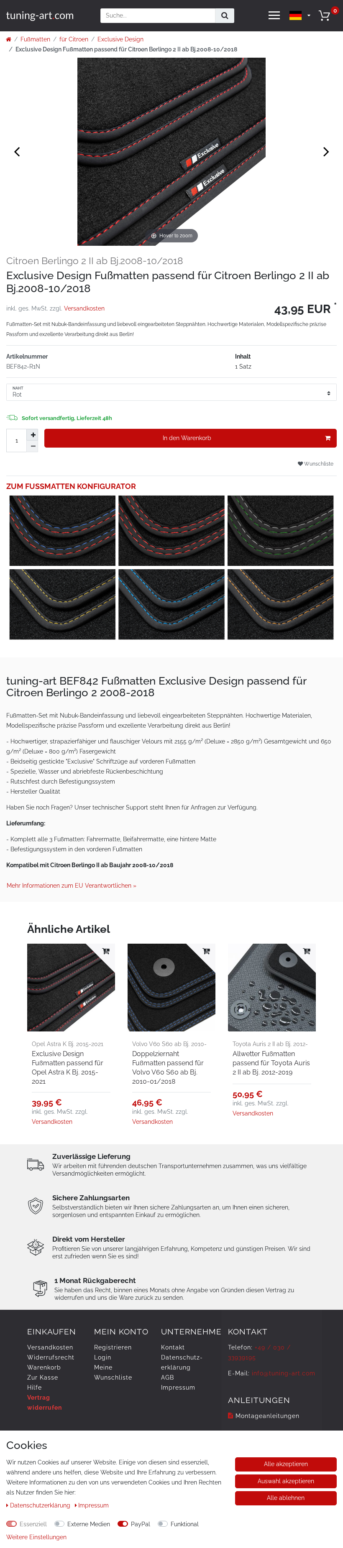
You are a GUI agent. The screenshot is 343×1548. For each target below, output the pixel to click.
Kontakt (173, 1347)
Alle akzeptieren (286, 1464)
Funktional (185, 1524)
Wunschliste (318, 464)
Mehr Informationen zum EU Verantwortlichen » (71, 885)
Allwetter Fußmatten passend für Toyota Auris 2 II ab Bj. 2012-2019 (271, 1063)
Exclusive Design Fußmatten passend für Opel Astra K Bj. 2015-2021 (67, 1067)
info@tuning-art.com (283, 1373)
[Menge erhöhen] (32, 434)
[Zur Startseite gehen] (8, 39)
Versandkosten (84, 308)
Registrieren (113, 1347)
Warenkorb (44, 1367)
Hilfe (34, 1387)
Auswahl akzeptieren (286, 1481)
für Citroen (73, 39)
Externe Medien (88, 1524)
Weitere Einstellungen (36, 1537)
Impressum (178, 1387)
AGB (167, 1377)
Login (102, 1357)
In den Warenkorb (187, 438)
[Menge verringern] (32, 446)
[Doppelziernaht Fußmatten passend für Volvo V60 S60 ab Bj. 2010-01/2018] (171, 987)
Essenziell (33, 1524)
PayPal (140, 1524)
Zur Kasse (42, 1377)
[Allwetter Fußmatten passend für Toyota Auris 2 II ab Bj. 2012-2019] (272, 987)
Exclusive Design (120, 39)
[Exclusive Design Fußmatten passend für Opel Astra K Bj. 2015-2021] (71, 987)
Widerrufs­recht (50, 1357)
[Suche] (224, 15)
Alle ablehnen (286, 1498)
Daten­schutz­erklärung (41, 1505)
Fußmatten (35, 39)
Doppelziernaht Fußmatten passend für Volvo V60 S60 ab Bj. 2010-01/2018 (168, 1067)
